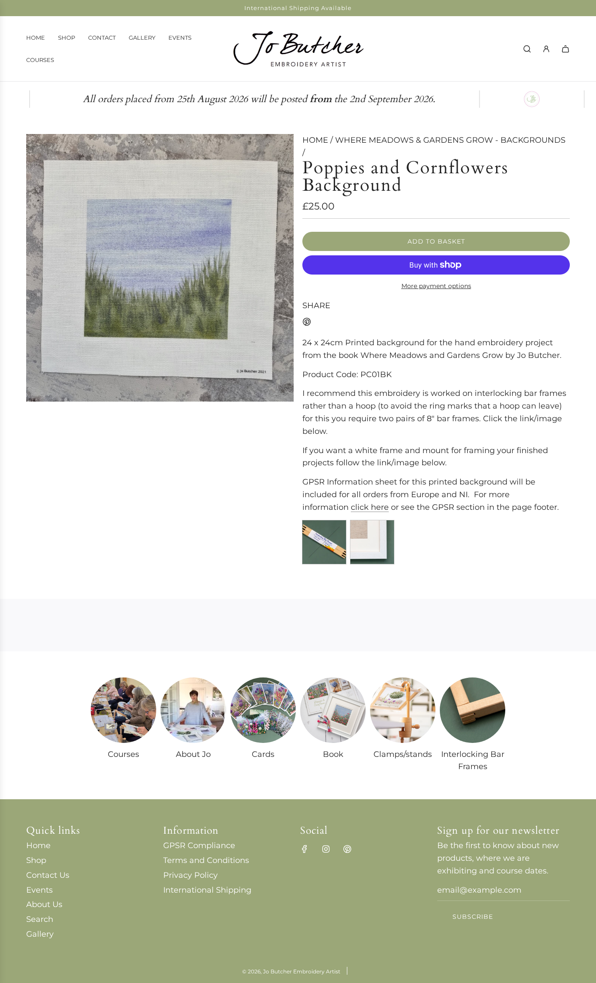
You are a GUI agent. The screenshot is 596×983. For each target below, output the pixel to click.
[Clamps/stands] (402, 710)
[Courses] (123, 710)
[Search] (527, 48)
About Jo (193, 754)
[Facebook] (304, 849)
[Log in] (546, 48)
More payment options (436, 286)
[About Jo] (193, 710)
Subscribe (472, 917)
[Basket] (565, 48)
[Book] (333, 710)
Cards (263, 754)
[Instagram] (326, 849)
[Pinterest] (347, 849)
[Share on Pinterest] (306, 323)
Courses (123, 754)
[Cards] (263, 710)
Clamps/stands (402, 754)
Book (333, 754)
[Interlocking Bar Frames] (472, 710)
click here (370, 507)
